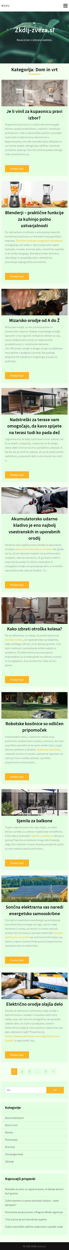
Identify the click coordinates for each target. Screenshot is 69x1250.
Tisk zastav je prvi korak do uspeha (26, 1219)
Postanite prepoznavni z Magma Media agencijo (34, 1212)
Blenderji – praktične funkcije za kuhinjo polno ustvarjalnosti (34, 219)
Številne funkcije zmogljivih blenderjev (39, 240)
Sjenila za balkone (34, 821)
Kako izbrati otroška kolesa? (34, 629)
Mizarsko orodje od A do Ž (34, 320)
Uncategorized (14, 1154)
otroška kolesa (14, 639)
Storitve (10, 1147)
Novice (9, 1132)
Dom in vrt (11, 1125)
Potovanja (11, 1139)
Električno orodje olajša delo (34, 1004)
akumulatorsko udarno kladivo (33, 549)
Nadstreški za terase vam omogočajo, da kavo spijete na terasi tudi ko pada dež (34, 426)
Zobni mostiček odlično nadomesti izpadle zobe (34, 1226)
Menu (5, 5)
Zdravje (9, 1161)
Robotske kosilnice (48, 749)
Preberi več (17, 168)
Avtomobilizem (14, 1118)
